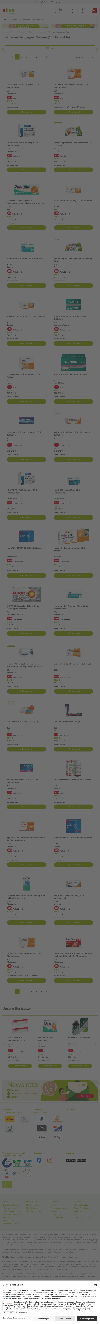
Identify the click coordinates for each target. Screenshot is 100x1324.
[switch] (8, 1308)
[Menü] (12, 1302)
